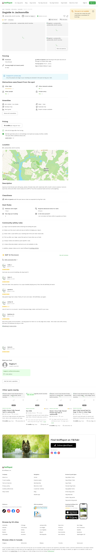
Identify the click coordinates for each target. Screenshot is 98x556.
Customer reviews (39, 488)
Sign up (92, 3)
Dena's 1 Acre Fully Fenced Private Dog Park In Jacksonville (58, 412)
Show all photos (61, 48)
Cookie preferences (7, 488)
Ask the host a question (11, 381)
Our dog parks (19, 3)
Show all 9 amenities (10, 113)
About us (4, 477)
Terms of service (6, 483)
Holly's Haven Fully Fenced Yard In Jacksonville (11, 411)
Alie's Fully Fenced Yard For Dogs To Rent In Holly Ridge (82, 411)
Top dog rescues (42, 3)
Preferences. (51, 551)
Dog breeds (64, 3)
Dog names (33, 3)
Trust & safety (6, 480)
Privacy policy (6, 486)
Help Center (5, 491)
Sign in (85, 3)
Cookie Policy (14, 551)
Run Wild (29, 411)
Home (35, 477)
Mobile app (37, 494)
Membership (37, 483)
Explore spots (37, 480)
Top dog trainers (54, 3)
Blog (26, 3)
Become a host (73, 3)
